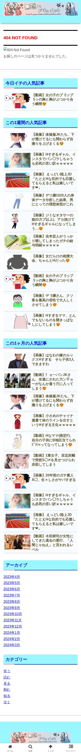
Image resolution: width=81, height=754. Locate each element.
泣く (6, 702)
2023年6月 (11, 589)
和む (6, 689)
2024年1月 (11, 633)
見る (6, 683)
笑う (6, 671)
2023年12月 (12, 626)
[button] (72, 502)
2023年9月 (11, 608)
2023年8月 (11, 601)
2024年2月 (11, 639)
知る (6, 696)
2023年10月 (12, 614)
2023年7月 (11, 595)
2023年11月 (12, 620)
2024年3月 (11, 645)
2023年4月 (11, 577)
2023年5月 (11, 583)
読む (6, 677)
